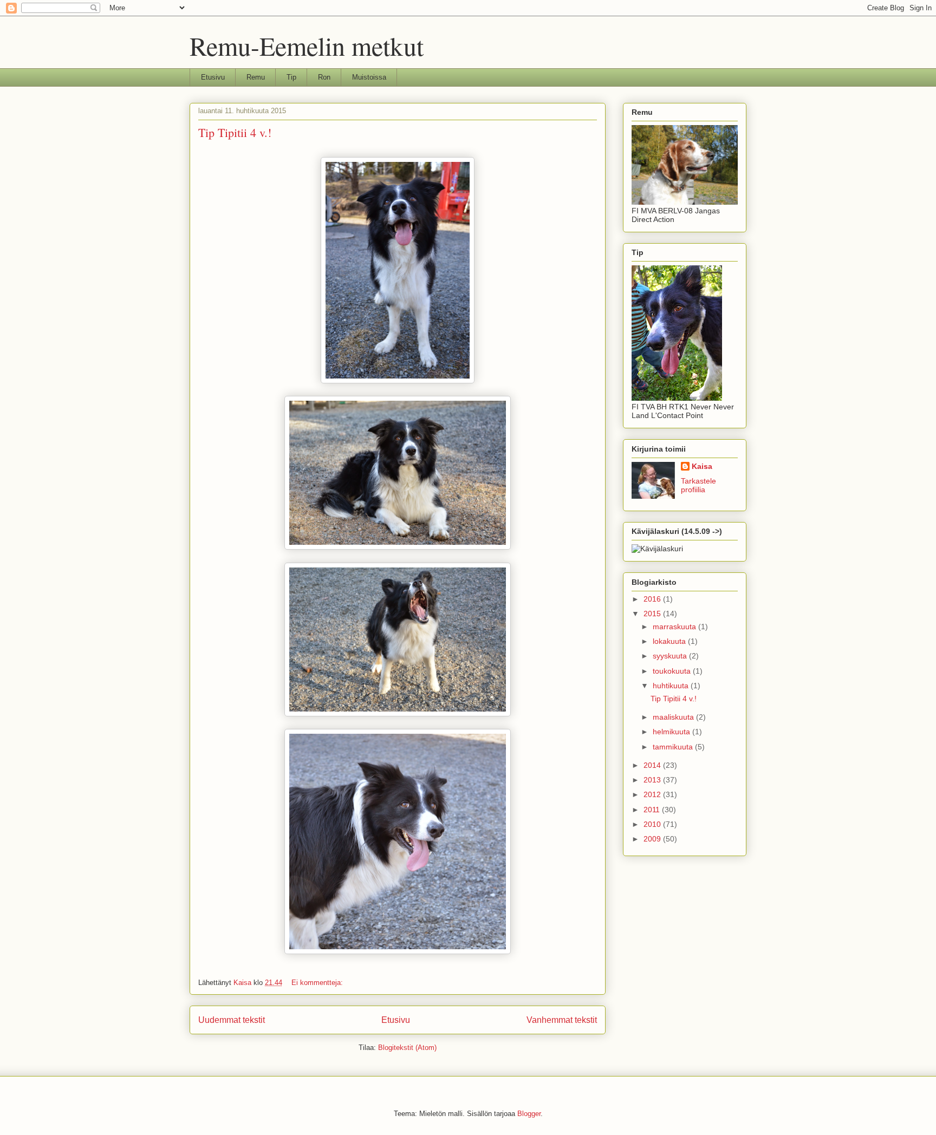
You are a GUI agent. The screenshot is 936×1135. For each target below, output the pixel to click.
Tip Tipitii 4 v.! (234, 132)
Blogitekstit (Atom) (407, 1047)
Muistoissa (369, 77)
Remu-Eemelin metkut (307, 45)
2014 (653, 765)
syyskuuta (671, 655)
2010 (653, 824)
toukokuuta (673, 671)
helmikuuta (672, 731)
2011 (653, 809)
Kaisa (702, 466)
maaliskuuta (674, 717)
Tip (291, 77)
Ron (324, 77)
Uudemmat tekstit (231, 1020)
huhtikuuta (672, 685)
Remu (255, 77)
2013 (653, 779)
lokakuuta (670, 641)
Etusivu (213, 77)
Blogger (529, 1114)
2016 (653, 599)
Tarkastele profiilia (698, 485)
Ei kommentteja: (318, 983)
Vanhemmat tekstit (561, 1020)
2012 (653, 794)
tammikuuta (674, 746)
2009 (653, 838)
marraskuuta (675, 626)
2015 (653, 613)
